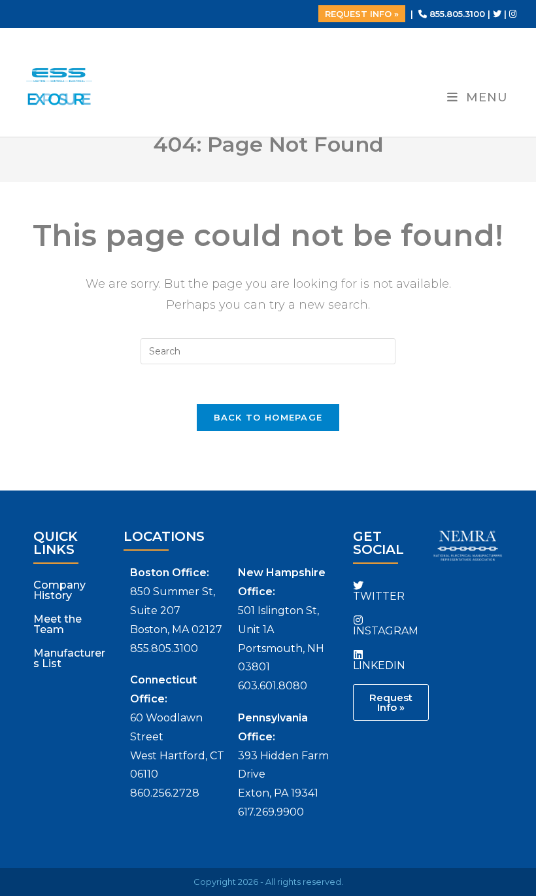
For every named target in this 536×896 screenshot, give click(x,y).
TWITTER (379, 596)
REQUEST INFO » (362, 14)
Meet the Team (57, 624)
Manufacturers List (69, 658)
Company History (59, 590)
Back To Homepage (268, 417)
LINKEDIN (379, 665)
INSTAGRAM (385, 631)
